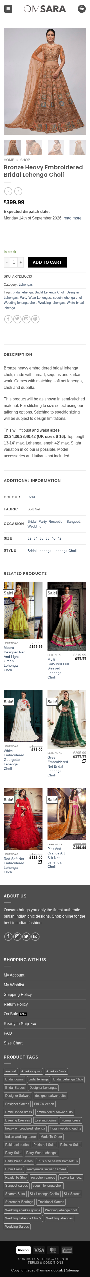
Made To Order (51, 1137)
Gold (31, 497)
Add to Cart (47, 262)
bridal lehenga (23, 292)
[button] (8, 9)
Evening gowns (46, 1120)
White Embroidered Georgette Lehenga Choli (14, 760)
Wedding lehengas (51, 303)
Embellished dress (18, 1112)
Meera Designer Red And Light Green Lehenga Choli (15, 659)
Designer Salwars (17, 1096)
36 (42, 538)
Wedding (35, 526)
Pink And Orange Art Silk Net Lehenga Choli (56, 858)
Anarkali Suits (56, 1071)
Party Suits (13, 1153)
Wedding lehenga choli (20, 303)
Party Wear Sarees (19, 1161)
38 (48, 538)
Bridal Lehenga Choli (49, 292)
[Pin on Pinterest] (35, 319)
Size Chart (13, 1043)
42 (60, 538)
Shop (25, 160)
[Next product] (8, 191)
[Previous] (11, 81)
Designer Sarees (17, 1104)
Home (9, 160)
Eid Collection (44, 1104)
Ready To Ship (15, 1177)
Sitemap (72, 1270)
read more (73, 218)
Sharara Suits (15, 1194)
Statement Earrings (19, 1202)
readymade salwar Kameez (46, 1169)
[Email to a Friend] (26, 319)
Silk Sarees (72, 1194)
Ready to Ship (16, 1024)
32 (30, 538)
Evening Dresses (17, 1120)
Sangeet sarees (16, 1185)
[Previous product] (18, 191)
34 (36, 538)
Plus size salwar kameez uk (58, 1161)
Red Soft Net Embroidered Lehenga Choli (14, 865)
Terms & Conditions (45, 1262)
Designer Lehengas (43, 1088)
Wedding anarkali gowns (22, 1210)
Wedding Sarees (17, 1226)
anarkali (10, 1071)
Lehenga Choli (65, 551)
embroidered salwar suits (55, 1112)
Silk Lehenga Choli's (44, 1194)
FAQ (8, 1033)
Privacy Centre (56, 1259)
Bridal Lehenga (40, 551)
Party (42, 521)
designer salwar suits (50, 1096)
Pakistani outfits (17, 1145)
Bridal (32, 521)
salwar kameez (71, 1177)
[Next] (78, 81)
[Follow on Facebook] (8, 936)
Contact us (28, 1259)
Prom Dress (13, 1169)
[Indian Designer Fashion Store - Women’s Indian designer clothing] (45, 9)
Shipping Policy (18, 994)
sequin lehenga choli (67, 297)
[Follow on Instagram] (17, 936)
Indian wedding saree (20, 1137)
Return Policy (16, 1004)
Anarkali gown (31, 1071)
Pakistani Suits (45, 1145)
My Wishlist (14, 985)
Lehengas (26, 284)
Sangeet (73, 521)
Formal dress (71, 1120)
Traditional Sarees (51, 1202)
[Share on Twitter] (17, 319)
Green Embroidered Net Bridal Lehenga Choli (58, 766)
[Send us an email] (35, 936)
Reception (56, 521)
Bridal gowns (14, 1079)
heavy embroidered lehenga (25, 1128)
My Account (14, 975)
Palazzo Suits (70, 1145)
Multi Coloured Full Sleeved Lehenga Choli (58, 668)
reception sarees (43, 1177)
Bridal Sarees (15, 1088)
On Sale (11, 1014)
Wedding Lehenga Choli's (23, 1218)
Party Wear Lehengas (35, 297)
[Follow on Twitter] (26, 936)
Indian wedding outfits (65, 1128)
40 (54, 538)
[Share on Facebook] (8, 319)
